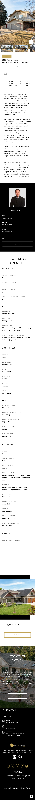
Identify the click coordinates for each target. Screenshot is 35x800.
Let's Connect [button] (17, 696)
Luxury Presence (17, 778)
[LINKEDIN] (17, 766)
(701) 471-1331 (7, 225)
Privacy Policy (25, 788)
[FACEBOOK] (8, 766)
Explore (17, 635)
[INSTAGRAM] (12, 766)
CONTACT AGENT (17, 244)
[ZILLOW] (27, 766)
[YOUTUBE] (22, 766)
